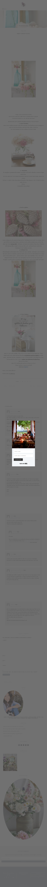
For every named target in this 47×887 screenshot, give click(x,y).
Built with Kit (23, 464)
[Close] (33, 422)
